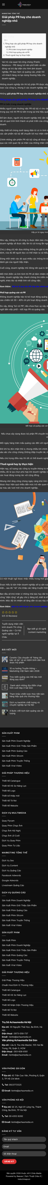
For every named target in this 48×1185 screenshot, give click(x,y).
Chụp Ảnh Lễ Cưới (11, 835)
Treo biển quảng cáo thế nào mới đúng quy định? (26, 678)
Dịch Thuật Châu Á (33, 1176)
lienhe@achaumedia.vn (20, 1037)
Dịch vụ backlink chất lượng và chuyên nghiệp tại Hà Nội (25, 703)
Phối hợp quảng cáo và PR (19, 52)
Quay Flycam (8, 820)
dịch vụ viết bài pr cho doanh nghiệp (29, 606)
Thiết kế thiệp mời (10, 795)
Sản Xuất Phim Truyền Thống (16, 761)
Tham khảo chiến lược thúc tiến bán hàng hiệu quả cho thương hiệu (27, 695)
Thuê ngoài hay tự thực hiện (17, 55)
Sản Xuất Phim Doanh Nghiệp (16, 741)
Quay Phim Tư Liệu (11, 845)
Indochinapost (24, 1179)
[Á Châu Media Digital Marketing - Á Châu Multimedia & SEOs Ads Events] (24, 4)
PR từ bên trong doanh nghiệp (20, 49)
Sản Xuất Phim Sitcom (12, 756)
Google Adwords (10, 880)
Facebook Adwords (11, 875)
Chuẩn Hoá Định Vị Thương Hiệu (17, 985)
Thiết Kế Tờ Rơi (9, 800)
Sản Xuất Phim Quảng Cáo (14, 751)
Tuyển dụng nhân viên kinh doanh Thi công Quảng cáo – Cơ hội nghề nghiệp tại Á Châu (12, 630)
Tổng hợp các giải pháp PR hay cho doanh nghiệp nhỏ (23, 45)
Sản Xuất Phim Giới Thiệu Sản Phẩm (19, 746)
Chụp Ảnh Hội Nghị (11, 830)
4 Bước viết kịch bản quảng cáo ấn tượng (26, 712)
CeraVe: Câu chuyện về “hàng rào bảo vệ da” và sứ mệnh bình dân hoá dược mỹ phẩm (27, 660)
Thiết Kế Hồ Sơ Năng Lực (14, 786)
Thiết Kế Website (10, 805)
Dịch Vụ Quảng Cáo (11, 870)
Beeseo (20, 1176)
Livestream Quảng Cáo (13, 885)
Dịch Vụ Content (10, 865)
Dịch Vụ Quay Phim (11, 840)
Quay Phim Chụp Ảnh (12, 825)
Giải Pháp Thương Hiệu (13, 980)
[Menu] (3, 4)
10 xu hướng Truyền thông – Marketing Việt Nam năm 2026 (24, 669)
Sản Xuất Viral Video (12, 765)
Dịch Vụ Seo (8, 860)
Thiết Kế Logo (8, 790)
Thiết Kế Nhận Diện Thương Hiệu (17, 1005)
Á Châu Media (35, 1173)
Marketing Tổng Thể (11, 13)
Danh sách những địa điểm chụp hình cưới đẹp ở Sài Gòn (26, 686)
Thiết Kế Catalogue (11, 780)
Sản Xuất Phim (9, 940)
